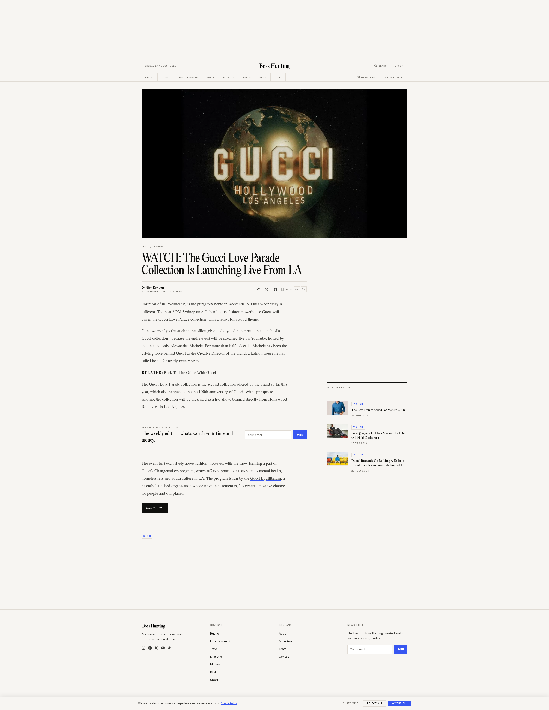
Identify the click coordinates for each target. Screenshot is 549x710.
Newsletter (369, 77)
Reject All (375, 703)
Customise (350, 703)
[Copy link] (258, 289)
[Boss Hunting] (274, 66)
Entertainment (188, 77)
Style (263, 77)
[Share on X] (266, 289)
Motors (247, 77)
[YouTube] (163, 648)
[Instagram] (143, 648)
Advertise (285, 641)
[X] (156, 648)
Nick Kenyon (155, 287)
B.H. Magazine (394, 77)
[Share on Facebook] (275, 289)
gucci (147, 536)
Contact (285, 657)
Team (283, 649)
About (283, 633)
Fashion (158, 246)
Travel (210, 77)
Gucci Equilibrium (265, 478)
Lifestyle (228, 77)
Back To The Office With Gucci (190, 372)
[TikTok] (169, 648)
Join (300, 434)
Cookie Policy (229, 703)
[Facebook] (150, 648)
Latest (149, 77)
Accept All (399, 703)
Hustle (165, 77)
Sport (278, 77)
